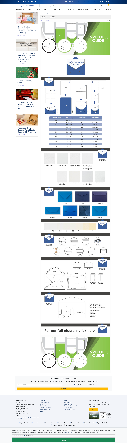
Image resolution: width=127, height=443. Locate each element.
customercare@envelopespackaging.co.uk (27, 417)
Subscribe (62, 389)
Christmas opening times (24, 82)
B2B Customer (93, 385)
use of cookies (68, 432)
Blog (47, 13)
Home (41, 13)
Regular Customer (80, 385)
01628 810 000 (68, 1)
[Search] (101, 6)
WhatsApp (20, 419)
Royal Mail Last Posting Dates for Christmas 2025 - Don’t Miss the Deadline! (26, 105)
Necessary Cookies (19, 435)
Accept (63, 440)
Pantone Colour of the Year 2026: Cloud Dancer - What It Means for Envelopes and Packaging (27, 57)
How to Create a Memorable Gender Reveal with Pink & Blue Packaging (26, 30)
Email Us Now (93, 410)
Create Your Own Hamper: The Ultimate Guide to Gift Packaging (26, 130)
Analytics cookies (29, 435)
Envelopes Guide (55, 13)
